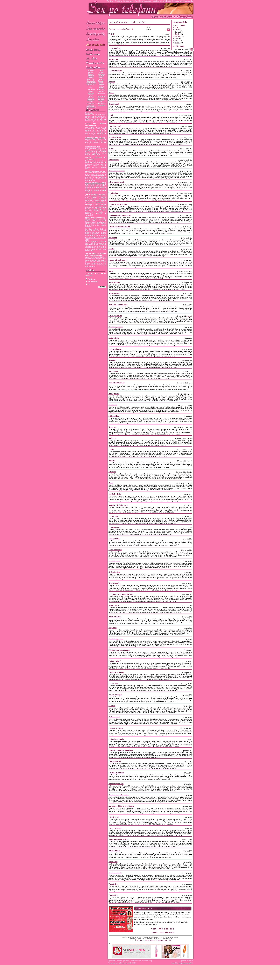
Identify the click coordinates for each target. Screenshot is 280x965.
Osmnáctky (90, 100)
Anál (101, 70)
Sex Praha (89, 113)
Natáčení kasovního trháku (118, 795)
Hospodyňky (91, 89)
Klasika (111, 249)
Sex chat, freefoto (91, 229)
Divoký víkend (113, 394)
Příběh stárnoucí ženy (116, 171)
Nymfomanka (101, 96)
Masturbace (101, 94)
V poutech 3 (112, 895)
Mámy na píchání (91, 93)
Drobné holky (91, 81)
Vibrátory (109, 1)
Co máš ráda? (113, 104)
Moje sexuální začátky (116, 382)
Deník (110, 483)
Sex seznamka (95, 28)
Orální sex (91, 98)
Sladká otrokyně (114, 661)
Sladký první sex (114, 761)
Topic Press (140, 940)
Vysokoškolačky (91, 107)
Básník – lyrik (113, 605)
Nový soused (113, 371)
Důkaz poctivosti (114, 616)
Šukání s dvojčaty (115, 70)
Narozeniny (112, 238)
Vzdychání (112, 628)
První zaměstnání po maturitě (119, 215)
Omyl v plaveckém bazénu (118, 839)
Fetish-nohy (90, 84)
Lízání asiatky (113, 338)
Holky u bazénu (101, 86)
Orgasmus (101, 98)
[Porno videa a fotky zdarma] (95, 63)
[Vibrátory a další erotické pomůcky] (95, 58)
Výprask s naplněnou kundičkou (120, 750)
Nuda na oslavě (114, 717)
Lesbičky (91, 91)
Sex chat (95, 39)
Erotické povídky (95, 34)
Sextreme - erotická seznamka (182, 1)
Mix (176, 38)
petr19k (189, 316)
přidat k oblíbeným (187, 961)
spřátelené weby (147, 961)
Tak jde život (113, 683)
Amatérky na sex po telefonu (95, 171)
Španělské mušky (114, 527)
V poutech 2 (112, 884)
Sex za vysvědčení (115, 316)
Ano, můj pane (114, 561)
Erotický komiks (91, 82)
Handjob (177, 34)
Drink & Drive (113, 293)
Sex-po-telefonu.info (184, 963)
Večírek (111, 34)
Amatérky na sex (91, 204)
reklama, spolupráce (123, 961)
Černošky (101, 81)
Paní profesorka (114, 516)
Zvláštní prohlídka (115, 873)
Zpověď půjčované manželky (119, 226)
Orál (176, 40)
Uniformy (91, 105)
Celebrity (91, 77)
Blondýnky (101, 74)
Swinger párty (91, 103)
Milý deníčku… (114, 416)
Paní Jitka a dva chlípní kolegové (120, 594)
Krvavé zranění (114, 583)
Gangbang (101, 84)
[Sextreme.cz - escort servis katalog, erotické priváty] (95, 54)
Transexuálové (101, 103)
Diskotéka (112, 360)
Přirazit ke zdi (113, 817)
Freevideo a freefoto (92, 147)
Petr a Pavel (112, 862)
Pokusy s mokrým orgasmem (119, 650)
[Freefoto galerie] (95, 67)
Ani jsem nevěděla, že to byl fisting (121, 806)
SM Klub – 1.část (114, 494)
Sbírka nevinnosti (115, 550)
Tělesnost (111, 706)
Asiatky (101, 72)
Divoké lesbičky (114, 282)
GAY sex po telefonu (95, 45)
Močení (90, 96)
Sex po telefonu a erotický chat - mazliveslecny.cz (95, 254)
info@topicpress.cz (151, 940)
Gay (90, 87)
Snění (110, 115)
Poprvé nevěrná (114, 48)
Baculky (90, 74)
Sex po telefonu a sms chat (95, 194)
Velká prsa (101, 105)
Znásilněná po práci (115, 639)
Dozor (110, 271)
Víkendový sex (113, 160)
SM (101, 101)
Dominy (101, 79)
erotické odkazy (136, 961)
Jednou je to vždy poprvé (117, 260)
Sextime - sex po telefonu (162, 1)
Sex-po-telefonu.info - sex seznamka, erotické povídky (122, 8)
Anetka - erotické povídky (124, 1)
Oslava (111, 148)
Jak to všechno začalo (116, 182)
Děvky (101, 77)
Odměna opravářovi (115, 784)
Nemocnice (112, 427)
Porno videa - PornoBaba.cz (95, 217)
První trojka (113, 193)
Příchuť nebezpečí (115, 828)
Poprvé (177, 43)
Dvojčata (111, 460)
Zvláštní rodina (114, 572)
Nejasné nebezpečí (115, 694)
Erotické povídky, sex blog (95, 138)
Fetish (101, 82)
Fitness (111, 449)
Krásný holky (101, 89)
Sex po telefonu (95, 22)
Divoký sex (90, 79)
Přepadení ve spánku (116, 672)
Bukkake (101, 75)
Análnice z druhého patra (118, 505)
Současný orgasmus (115, 728)
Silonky (90, 101)
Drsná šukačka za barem (117, 304)
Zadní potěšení (113, 538)
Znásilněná (112, 405)
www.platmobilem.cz (164, 940)
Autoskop (112, 472)
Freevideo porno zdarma (143, 1)
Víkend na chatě (114, 126)
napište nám (111, 961)
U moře (111, 93)
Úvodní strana (180, 25)
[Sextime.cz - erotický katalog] (95, 50)
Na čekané (112, 438)
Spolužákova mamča (116, 739)
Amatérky (91, 70)
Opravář (111, 82)
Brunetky (91, 75)
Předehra (101, 100)
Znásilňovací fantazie (116, 772)
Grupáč (177, 32)
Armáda (90, 72)
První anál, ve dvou (115, 327)
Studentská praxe (115, 349)
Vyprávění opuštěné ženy (117, 204)
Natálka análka (114, 850)
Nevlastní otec (113, 59)
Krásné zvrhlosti (114, 137)
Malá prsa (101, 91)
